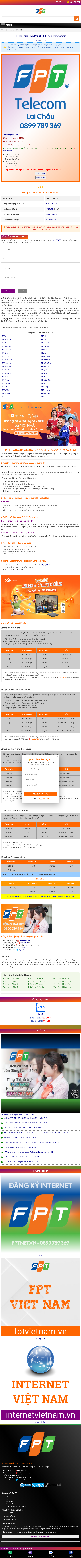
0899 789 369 (43, 799)
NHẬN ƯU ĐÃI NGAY (40, 794)
